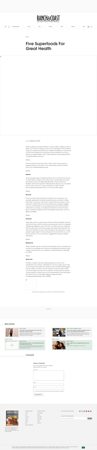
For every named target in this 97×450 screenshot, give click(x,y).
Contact (39, 423)
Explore (27, 417)
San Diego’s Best (29, 411)
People (71, 328)
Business (75, 328)
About (38, 421)
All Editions (39, 413)
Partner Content (41, 411)
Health (24, 328)
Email (34, 387)
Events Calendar (29, 425)
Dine (26, 415)
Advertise (39, 419)
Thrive (21, 328)
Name (34, 382)
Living (26, 413)
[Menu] (5, 26)
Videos (38, 415)
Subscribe (39, 417)
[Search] (91, 26)
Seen (26, 423)
